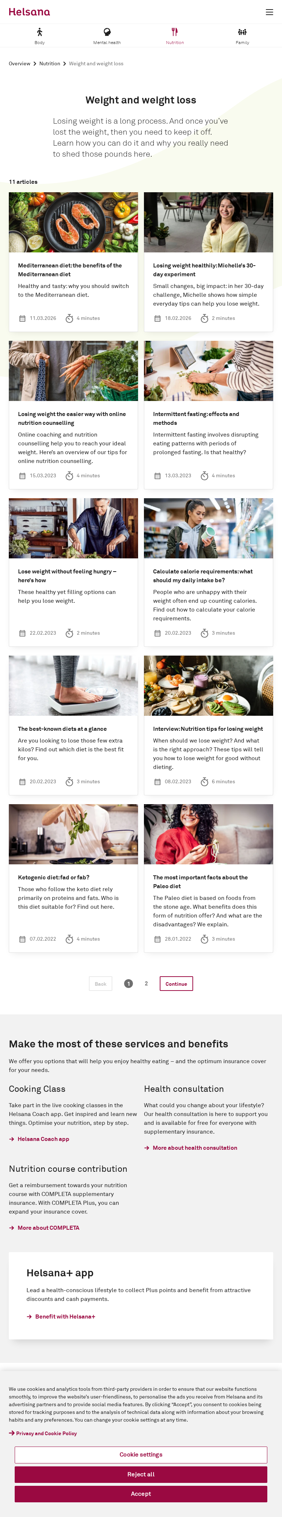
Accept (141, 1494)
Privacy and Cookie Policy (46, 1433)
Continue (176, 984)
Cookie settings (141, 1455)
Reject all (141, 1474)
